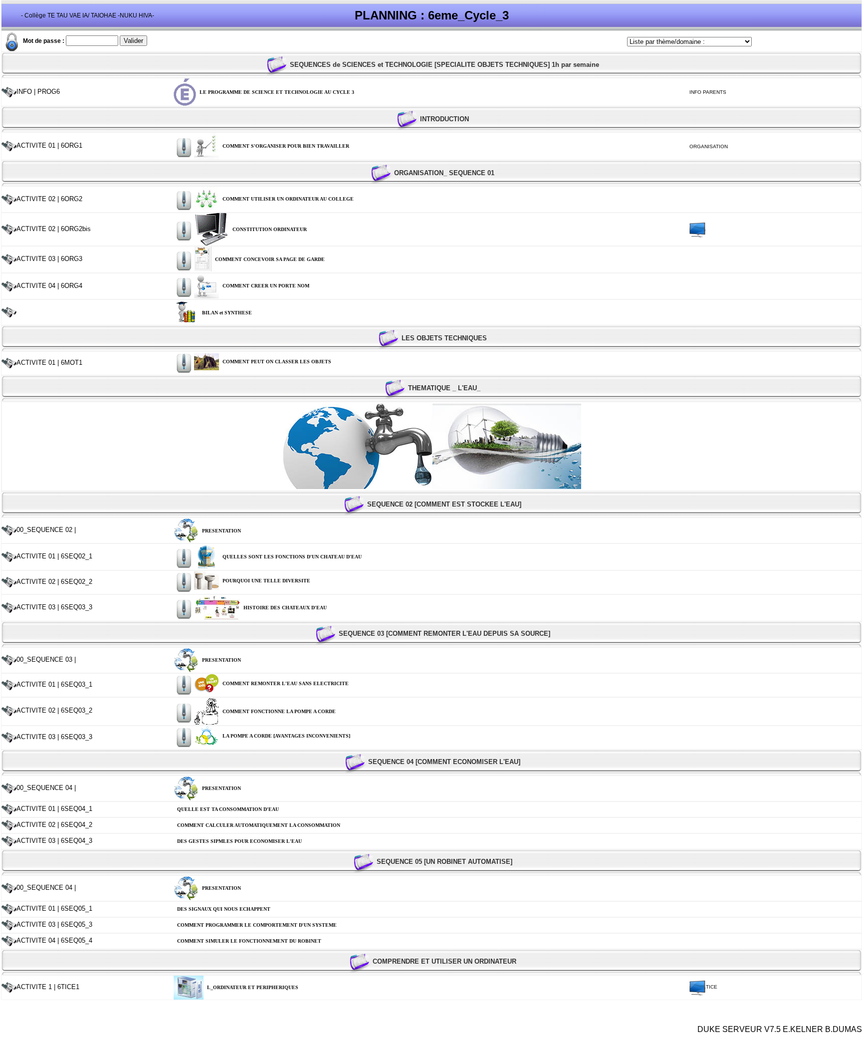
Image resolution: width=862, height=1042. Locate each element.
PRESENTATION (221, 530)
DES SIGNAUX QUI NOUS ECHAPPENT (223, 909)
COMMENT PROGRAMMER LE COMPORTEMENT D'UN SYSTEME (257, 925)
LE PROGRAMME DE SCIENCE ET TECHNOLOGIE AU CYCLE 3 (277, 92)
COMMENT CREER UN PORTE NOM (265, 285)
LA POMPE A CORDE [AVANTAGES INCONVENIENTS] (286, 736)
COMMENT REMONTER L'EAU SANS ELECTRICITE (285, 683)
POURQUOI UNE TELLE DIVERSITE (266, 580)
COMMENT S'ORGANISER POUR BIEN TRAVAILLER (285, 146)
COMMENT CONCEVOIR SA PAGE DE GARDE (270, 259)
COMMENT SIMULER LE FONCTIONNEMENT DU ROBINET (249, 941)
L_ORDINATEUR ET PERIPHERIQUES (252, 987)
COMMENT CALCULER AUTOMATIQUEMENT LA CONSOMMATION (258, 825)
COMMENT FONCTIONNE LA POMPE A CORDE (279, 711)
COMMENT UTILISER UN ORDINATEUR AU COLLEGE (288, 199)
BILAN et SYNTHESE (227, 312)
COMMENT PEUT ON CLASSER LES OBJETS (276, 361)
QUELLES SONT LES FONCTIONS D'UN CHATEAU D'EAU (292, 556)
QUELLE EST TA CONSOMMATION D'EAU (228, 809)
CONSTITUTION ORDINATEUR (269, 229)
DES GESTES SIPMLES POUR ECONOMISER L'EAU (239, 841)
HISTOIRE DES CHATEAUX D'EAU (285, 607)
